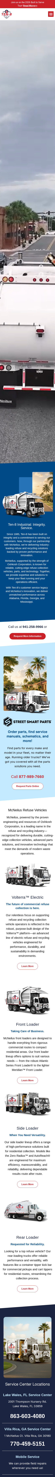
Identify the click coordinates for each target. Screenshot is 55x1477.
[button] (51, 14)
